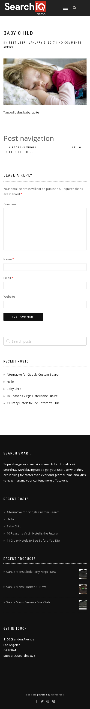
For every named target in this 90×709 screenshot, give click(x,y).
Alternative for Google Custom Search (33, 374)
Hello (79, 147)
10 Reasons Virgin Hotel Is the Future (32, 396)
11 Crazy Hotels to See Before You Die (33, 403)
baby (26, 112)
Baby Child (18, 33)
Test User (17, 42)
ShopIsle (31, 694)
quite (35, 112)
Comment (10, 204)
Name (8, 259)
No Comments (70, 42)
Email (8, 278)
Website (9, 296)
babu (18, 112)
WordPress (57, 694)
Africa (8, 47)
